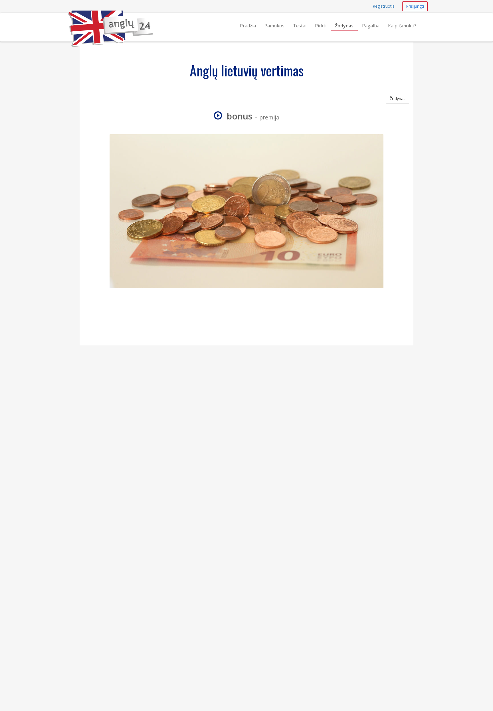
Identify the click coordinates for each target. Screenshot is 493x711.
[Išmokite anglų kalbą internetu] (68, 20)
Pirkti (320, 26)
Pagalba (370, 26)
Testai (299, 26)
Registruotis (384, 6)
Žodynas (344, 26)
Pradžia (248, 26)
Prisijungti (415, 6)
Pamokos (274, 26)
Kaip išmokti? (402, 26)
